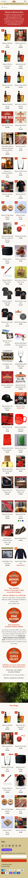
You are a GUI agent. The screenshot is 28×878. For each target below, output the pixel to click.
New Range (14, 705)
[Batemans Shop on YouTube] (9, 845)
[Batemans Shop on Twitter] (2, 845)
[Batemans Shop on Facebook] (6, 845)
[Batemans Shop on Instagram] (13, 845)
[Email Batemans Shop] (20, 845)
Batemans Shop (8, 864)
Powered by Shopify (5, 866)
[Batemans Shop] (14, 1)
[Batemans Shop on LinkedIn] (16, 845)
